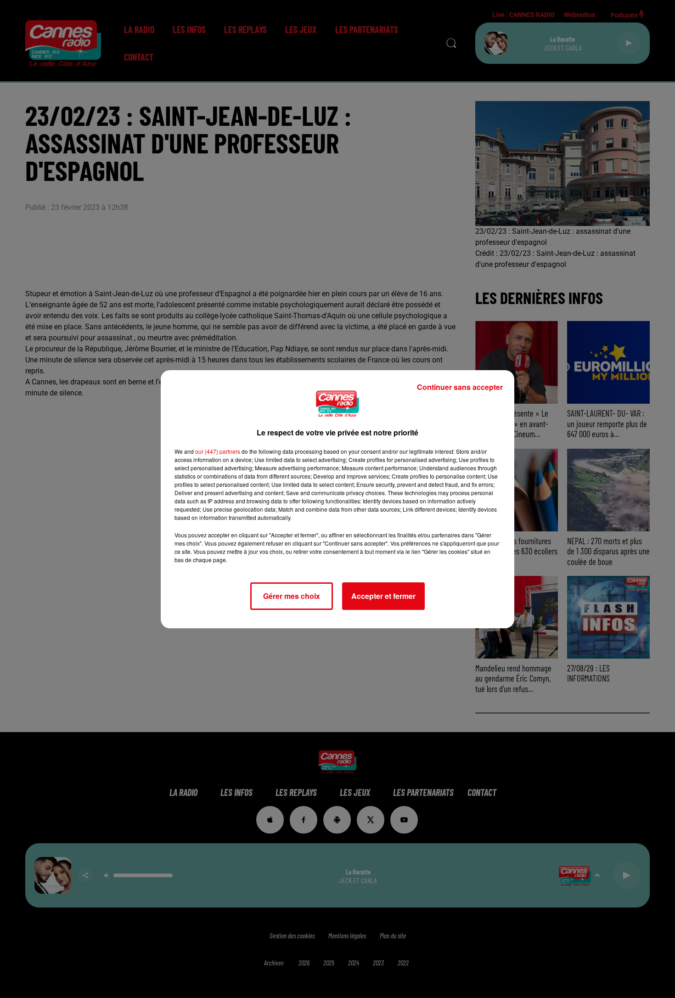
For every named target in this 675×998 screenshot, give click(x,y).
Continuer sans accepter (460, 387)
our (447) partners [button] (217, 451)
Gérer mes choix (291, 596)
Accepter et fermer (383, 596)
